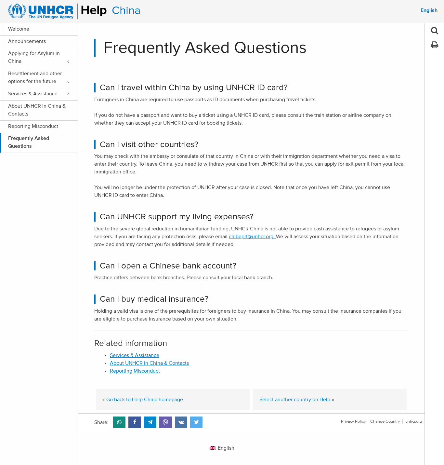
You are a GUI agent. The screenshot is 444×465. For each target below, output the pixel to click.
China (126, 10)
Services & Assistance (33, 93)
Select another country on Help (294, 399)
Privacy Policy (353, 421)
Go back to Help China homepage (144, 399)
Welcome (18, 29)
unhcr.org (413, 421)
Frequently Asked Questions (28, 142)
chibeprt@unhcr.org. (252, 236)
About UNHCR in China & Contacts (37, 109)
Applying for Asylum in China (34, 57)
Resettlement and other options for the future (35, 77)
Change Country (385, 421)
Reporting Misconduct (33, 126)
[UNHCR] (54, 11)
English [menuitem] (429, 10)
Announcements (27, 41)
